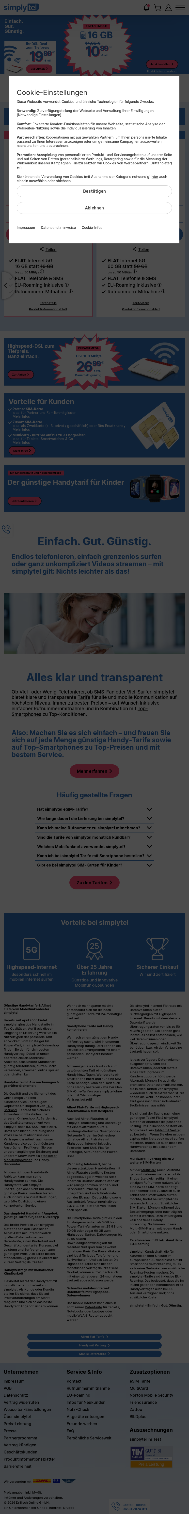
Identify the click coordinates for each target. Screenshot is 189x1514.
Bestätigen (94, 191)
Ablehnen (94, 207)
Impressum (26, 227)
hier (155, 176)
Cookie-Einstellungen (52, 92)
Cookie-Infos (92, 227)
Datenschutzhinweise (58, 227)
